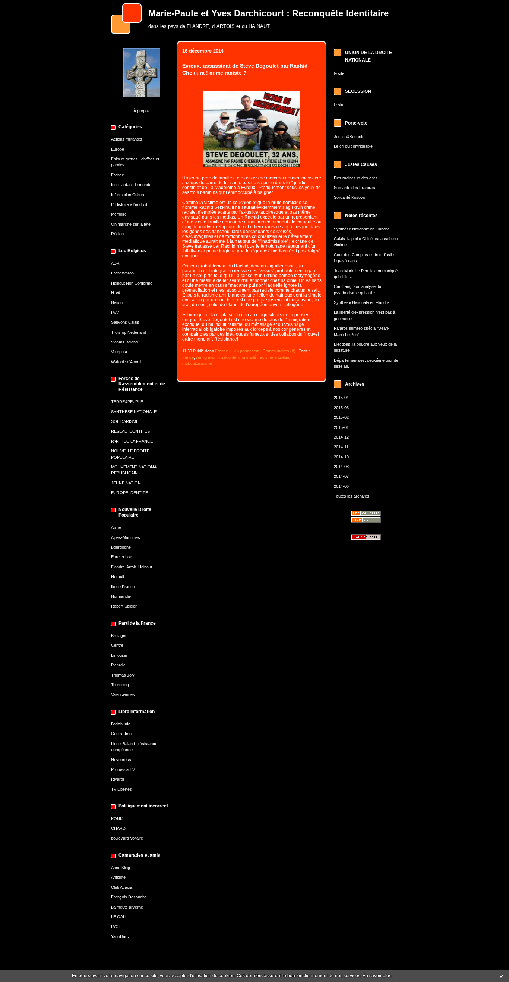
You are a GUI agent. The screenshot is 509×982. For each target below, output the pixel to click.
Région (117, 234)
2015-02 (341, 417)
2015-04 (341, 397)
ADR (115, 263)
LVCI (115, 926)
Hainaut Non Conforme (131, 283)
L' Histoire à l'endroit (129, 204)
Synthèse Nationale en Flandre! (362, 229)
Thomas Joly (123, 675)
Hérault (117, 576)
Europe (117, 149)
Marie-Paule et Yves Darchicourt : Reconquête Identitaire (268, 13)
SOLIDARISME (125, 421)
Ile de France (123, 586)
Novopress (121, 759)
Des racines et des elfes (356, 178)
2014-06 (341, 486)
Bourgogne (121, 547)
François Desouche (129, 897)
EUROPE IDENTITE (129, 492)
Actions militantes (126, 139)
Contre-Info (121, 733)
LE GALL (119, 916)
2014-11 (341, 447)
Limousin (119, 655)
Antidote (118, 877)
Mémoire (119, 214)
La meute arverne (127, 907)
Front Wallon (122, 273)
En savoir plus (377, 975)
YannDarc (120, 936)
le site (339, 73)
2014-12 (341, 437)
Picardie (118, 665)
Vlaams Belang (124, 342)
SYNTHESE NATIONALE (134, 412)
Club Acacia (121, 887)
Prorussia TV (123, 769)
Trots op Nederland (128, 332)
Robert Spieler (124, 606)
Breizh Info (120, 724)
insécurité (227, 357)
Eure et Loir (121, 557)
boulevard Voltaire (127, 838)
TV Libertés (121, 789)
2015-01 (341, 427)
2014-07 (341, 476)
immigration (206, 357)
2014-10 (341, 457)
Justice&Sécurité (349, 136)
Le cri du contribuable (353, 146)
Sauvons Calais (125, 322)
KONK (117, 818)
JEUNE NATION (126, 483)
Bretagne (119, 635)
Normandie (121, 596)
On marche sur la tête (131, 224)
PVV (115, 312)
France (117, 175)
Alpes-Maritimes (125, 537)
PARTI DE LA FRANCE (132, 441)
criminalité (247, 357)
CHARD (118, 828)
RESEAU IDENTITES (130, 431)
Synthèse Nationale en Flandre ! (363, 302)
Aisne (116, 527)
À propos (141, 111)
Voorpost (119, 351)
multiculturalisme (197, 363)
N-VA (115, 293)
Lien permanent (245, 351)
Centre (117, 645)
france (188, 357)
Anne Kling (120, 867)
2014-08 (341, 466)
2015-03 (341, 407)
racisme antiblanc (274, 357)
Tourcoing (120, 685)
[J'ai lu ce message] (502, 976)
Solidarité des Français (354, 187)
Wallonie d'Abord (126, 362)
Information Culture (128, 194)
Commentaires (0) (279, 351)
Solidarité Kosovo (349, 197)
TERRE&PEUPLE (127, 401)
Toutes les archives (351, 496)
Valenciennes (123, 694)
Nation (117, 302)
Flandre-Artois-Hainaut (131, 567)
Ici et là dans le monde (131, 184)
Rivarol (117, 779)
